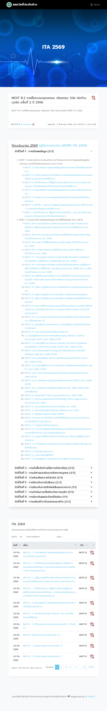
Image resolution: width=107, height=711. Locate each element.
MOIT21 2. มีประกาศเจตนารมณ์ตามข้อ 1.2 (43, 645)
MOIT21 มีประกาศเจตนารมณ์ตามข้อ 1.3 (41, 635)
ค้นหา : (60, 536)
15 (84, 667)
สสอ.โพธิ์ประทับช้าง (24, 4)
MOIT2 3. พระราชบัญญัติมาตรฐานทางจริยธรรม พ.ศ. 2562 (52, 410)
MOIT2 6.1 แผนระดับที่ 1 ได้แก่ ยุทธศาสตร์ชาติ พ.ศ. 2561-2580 (53, 395)
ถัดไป (91, 667)
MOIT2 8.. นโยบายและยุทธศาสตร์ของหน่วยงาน (46, 331)
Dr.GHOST (90, 696)
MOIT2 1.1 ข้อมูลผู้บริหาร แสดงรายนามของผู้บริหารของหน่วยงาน (54, 458)
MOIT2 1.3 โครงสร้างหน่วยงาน (39, 451)
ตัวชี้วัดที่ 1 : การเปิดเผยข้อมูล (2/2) (34, 151)
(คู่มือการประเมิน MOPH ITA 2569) (63, 145)
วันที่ (15, 545)
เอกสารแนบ (26, 124)
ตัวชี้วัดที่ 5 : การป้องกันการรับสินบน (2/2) (38, 482)
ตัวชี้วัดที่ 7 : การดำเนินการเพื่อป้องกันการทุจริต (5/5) (44, 492)
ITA (82, 545)
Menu (96, 4)
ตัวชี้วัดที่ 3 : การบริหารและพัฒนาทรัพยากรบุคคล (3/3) (45, 473)
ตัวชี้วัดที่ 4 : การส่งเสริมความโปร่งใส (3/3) (39, 477)
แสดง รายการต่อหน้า (26, 536)
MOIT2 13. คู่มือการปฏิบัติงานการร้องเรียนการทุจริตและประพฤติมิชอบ (56, 294)
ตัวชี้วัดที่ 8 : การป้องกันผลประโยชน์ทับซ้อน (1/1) (41, 497)
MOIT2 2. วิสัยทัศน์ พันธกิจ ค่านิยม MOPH (44, 414)
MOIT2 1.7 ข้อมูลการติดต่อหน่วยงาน (42, 425)
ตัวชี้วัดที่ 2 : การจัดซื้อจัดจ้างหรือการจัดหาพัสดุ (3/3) (44, 468)
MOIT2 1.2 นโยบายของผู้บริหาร (39, 455)
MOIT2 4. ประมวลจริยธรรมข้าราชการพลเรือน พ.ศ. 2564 (50, 406)
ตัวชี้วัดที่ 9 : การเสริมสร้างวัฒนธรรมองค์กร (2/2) (43, 501)
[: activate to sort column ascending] (92, 545)
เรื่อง (25, 545)
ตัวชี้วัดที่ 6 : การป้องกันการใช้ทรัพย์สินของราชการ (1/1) (45, 487)
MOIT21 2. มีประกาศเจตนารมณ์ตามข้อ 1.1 (43, 656)
